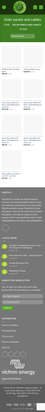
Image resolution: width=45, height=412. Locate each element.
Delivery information (10, 342)
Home (7, 25)
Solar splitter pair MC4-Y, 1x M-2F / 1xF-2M (11, 175)
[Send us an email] (5, 228)
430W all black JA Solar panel (11, 70)
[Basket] (41, 7)
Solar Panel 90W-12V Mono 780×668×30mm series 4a (32, 140)
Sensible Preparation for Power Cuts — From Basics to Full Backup (25, 246)
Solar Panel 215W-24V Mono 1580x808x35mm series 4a (33, 105)
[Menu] (4, 7)
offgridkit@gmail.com (11, 221)
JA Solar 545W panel (31, 69)
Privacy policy (8, 336)
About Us (6, 347)
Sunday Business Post (18, 263)
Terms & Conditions (10, 325)
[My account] (35, 7)
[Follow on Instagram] (11, 354)
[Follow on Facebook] (5, 354)
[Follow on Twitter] (17, 354)
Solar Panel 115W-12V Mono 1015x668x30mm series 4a (11, 105)
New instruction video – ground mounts (25, 255)
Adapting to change (17, 271)
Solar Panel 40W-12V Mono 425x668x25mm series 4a (10, 140)
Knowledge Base (9, 331)
